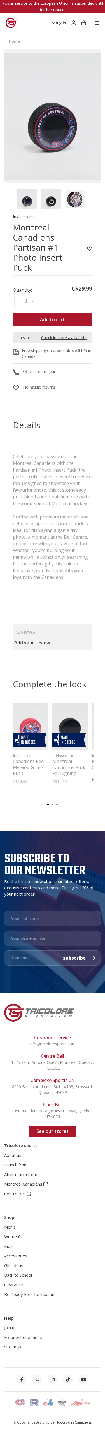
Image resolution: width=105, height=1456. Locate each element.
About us (12, 1155)
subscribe (75, 958)
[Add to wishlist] (89, 249)
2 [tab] (52, 804)
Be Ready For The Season (29, 1294)
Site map (12, 1347)
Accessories (15, 1255)
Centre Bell (15, 1193)
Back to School (18, 1275)
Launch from (16, 1164)
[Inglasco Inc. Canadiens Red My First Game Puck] (30, 726)
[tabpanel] (52, 116)
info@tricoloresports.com (52, 1043)
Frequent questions (23, 1337)
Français (58, 22)
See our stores (52, 1131)
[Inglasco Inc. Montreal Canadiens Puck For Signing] (70, 726)
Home (14, 41)
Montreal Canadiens (23, 1184)
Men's (10, 1227)
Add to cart (52, 320)
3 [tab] (57, 804)
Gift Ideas (13, 1265)
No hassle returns (39, 387)
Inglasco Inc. (24, 216)
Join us (10, 1327)
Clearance (13, 1285)
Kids (8, 1246)
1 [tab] (48, 804)
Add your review (32, 642)
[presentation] (27, 199)
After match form (20, 1174)
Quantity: (22, 290)
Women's (13, 1236)
